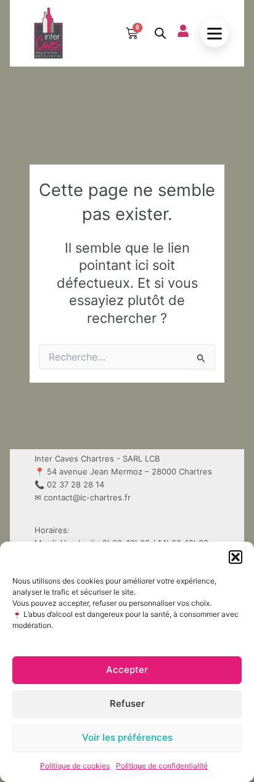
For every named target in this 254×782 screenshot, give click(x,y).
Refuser (127, 703)
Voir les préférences (127, 737)
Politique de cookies (75, 765)
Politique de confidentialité (162, 765)
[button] (235, 557)
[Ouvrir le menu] (214, 33)
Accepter (127, 669)
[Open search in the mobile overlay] (159, 33)
